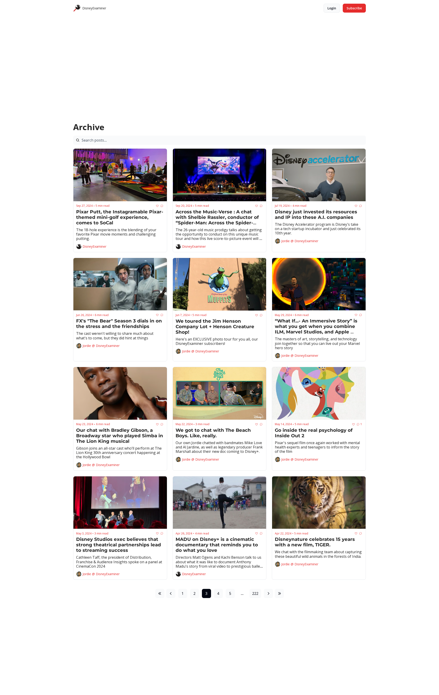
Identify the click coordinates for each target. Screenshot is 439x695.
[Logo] (76, 8)
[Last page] (279, 593)
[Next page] (268, 593)
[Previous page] (170, 593)
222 (255, 593)
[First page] (159, 593)
